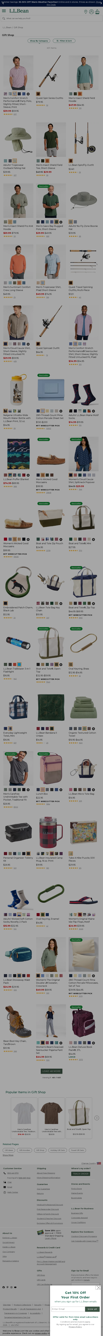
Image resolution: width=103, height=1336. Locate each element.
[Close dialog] (98, 1287)
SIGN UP (92, 1309)
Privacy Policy (75, 1327)
